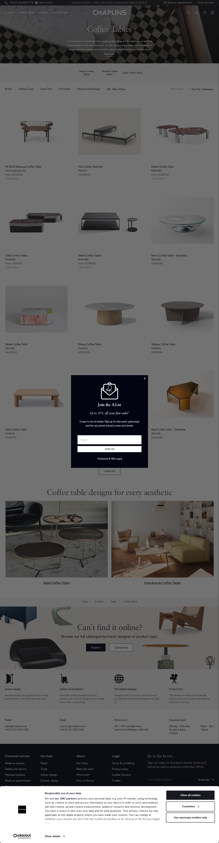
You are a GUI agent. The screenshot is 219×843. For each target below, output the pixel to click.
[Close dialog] (145, 378)
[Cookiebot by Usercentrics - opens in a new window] (22, 836)
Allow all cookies (190, 795)
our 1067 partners (66, 798)
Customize (188, 806)
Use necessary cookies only (190, 817)
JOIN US (109, 449)
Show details (52, 836)
